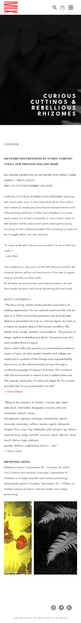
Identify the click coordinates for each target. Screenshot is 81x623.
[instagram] (53, 607)
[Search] (55, 7)
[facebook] (61, 607)
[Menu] (70, 7)
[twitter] (69, 607)
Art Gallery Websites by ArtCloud (50, 618)
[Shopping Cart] (62, 7)
